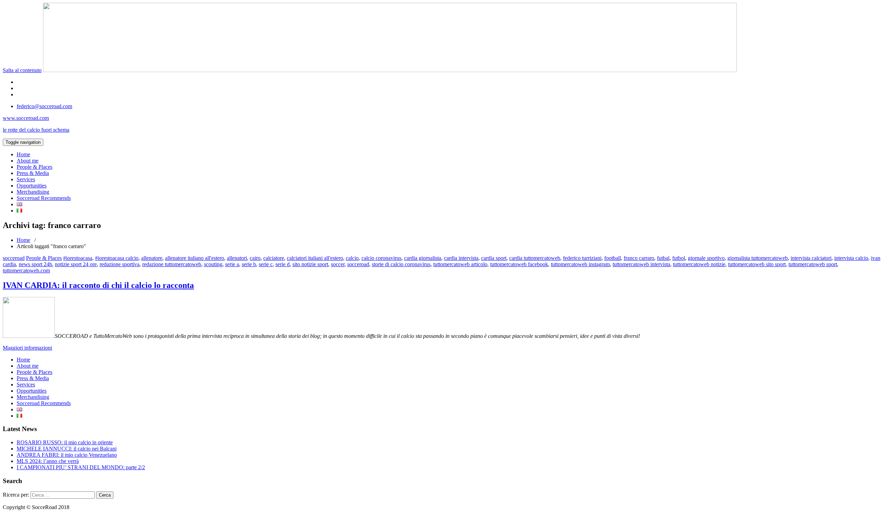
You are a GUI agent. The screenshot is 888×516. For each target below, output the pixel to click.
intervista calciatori (811, 258)
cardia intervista (461, 258)
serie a (232, 264)
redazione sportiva (119, 264)
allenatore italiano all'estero (194, 258)
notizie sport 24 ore (76, 264)
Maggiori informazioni (27, 348)
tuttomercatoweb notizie (699, 264)
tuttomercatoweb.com (26, 270)
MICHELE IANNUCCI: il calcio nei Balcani (67, 449)
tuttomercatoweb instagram (580, 264)
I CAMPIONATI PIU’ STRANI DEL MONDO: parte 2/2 (81, 467)
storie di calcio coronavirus (401, 264)
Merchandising (33, 192)
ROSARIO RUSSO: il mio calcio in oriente (65, 442)
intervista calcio (851, 258)
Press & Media (33, 173)
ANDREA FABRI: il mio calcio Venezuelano (67, 455)
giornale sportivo (706, 258)
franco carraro (639, 258)
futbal (663, 258)
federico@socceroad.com (44, 106)
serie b (249, 264)
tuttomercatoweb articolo (460, 264)
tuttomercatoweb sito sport (757, 264)
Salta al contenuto (22, 70)
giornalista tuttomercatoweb (757, 258)
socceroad (14, 258)
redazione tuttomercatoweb (171, 264)
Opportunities (31, 186)
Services (26, 179)
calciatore (273, 258)
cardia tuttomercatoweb (534, 258)
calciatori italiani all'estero (315, 258)
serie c (266, 264)
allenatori (237, 258)
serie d (282, 264)
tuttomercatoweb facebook (519, 264)
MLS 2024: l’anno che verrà (48, 461)
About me (28, 161)
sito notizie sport (310, 264)
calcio (352, 258)
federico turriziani (582, 258)
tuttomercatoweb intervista (641, 264)
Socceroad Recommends (44, 198)
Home (23, 154)
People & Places (34, 167)
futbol (678, 258)
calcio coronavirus (381, 258)
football (612, 258)
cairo (255, 258)
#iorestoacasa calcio (116, 258)
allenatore (151, 258)
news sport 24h (35, 264)
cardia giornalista (422, 258)
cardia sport (493, 258)
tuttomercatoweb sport (812, 264)
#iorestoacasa (77, 258)
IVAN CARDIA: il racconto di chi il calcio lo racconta (98, 285)
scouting (213, 264)
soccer (337, 264)
